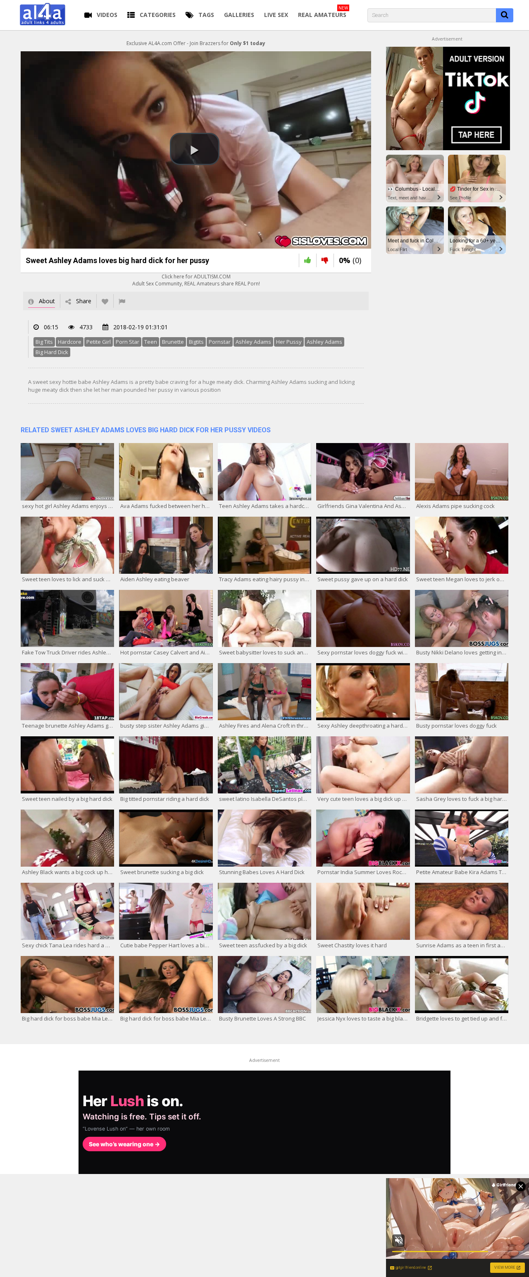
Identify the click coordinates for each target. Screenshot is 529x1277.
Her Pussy (289, 341)
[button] (194, 149)
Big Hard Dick (52, 352)
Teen (150, 341)
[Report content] (122, 301)
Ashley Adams (253, 341)
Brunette (173, 341)
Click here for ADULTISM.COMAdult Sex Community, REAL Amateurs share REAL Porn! (196, 280)
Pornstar (220, 341)
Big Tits (44, 341)
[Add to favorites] (105, 301)
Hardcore (69, 341)
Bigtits (196, 341)
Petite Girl (98, 341)
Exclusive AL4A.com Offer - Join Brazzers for (195, 43)
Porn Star (127, 341)
